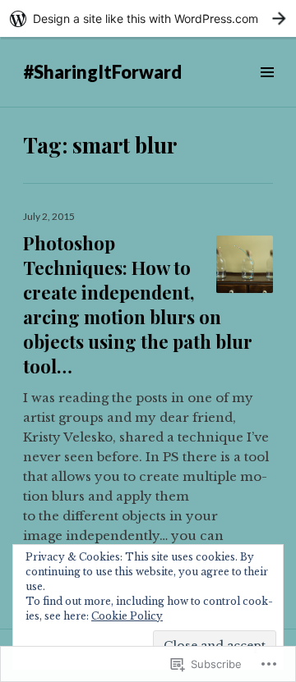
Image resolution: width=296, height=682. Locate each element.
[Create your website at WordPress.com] (148, 18)
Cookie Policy (127, 616)
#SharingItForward (102, 72)
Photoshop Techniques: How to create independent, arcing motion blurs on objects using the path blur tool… (137, 304)
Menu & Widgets (266, 90)
